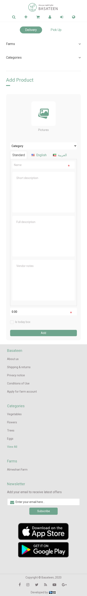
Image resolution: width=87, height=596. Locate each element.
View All (12, 446)
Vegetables (14, 414)
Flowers (12, 422)
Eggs (10, 438)
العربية (62, 155)
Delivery (31, 30)
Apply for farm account (22, 391)
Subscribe (43, 511)
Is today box (22, 322)
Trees (10, 430)
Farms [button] (10, 44)
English (41, 155)
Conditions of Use (18, 383)
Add (43, 333)
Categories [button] (14, 57)
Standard (18, 155)
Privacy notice (16, 375)
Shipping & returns (19, 367)
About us (13, 359)
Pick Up (56, 30)
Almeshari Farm (17, 469)
